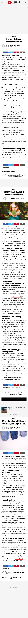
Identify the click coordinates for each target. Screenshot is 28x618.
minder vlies (4, 389)
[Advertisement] (14, 20)
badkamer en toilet (16, 297)
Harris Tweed (19, 559)
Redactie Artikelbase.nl (14, 45)
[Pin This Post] (16, 52)
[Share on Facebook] (5, 52)
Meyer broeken (7, 502)
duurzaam (18, 387)
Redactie (11, 198)
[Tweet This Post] (11, 52)
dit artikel (12, 377)
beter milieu (12, 387)
